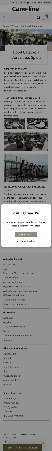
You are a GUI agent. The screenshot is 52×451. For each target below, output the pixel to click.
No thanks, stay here (26, 241)
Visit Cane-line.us (26, 234)
